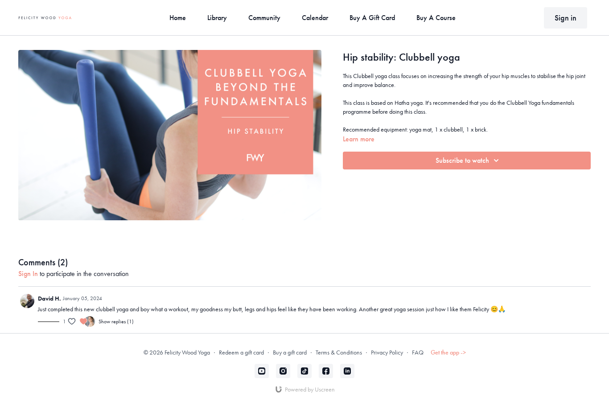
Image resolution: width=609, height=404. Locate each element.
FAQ (418, 352)
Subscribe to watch (462, 160)
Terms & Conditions (339, 352)
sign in (28, 273)
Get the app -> (448, 352)
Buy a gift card (290, 352)
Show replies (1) (116, 321)
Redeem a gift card (241, 352)
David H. (49, 298)
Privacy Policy (387, 352)
